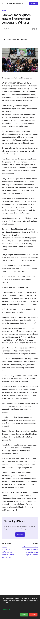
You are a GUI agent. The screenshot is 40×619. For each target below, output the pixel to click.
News (4, 11)
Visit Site (20, 534)
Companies (34, 3)
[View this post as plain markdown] (33, 29)
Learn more (6, 610)
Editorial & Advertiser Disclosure (17, 40)
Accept (24, 614)
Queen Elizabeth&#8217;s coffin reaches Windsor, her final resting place (9, 552)
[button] (3, 3)
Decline (33, 614)
